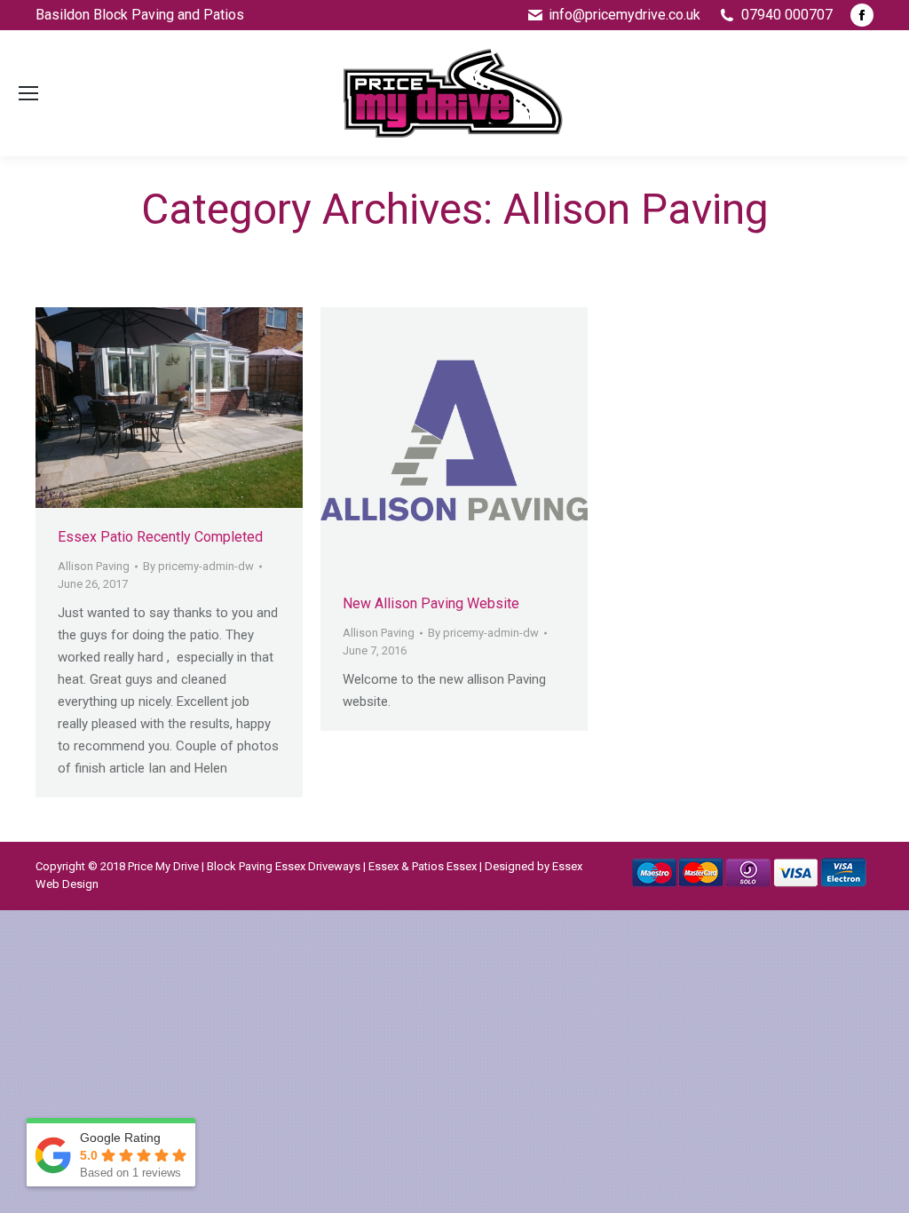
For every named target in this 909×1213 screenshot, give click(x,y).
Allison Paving (94, 566)
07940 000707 (787, 14)
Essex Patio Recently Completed (160, 536)
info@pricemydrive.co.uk (624, 14)
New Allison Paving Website (431, 603)
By (198, 566)
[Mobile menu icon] (28, 93)
